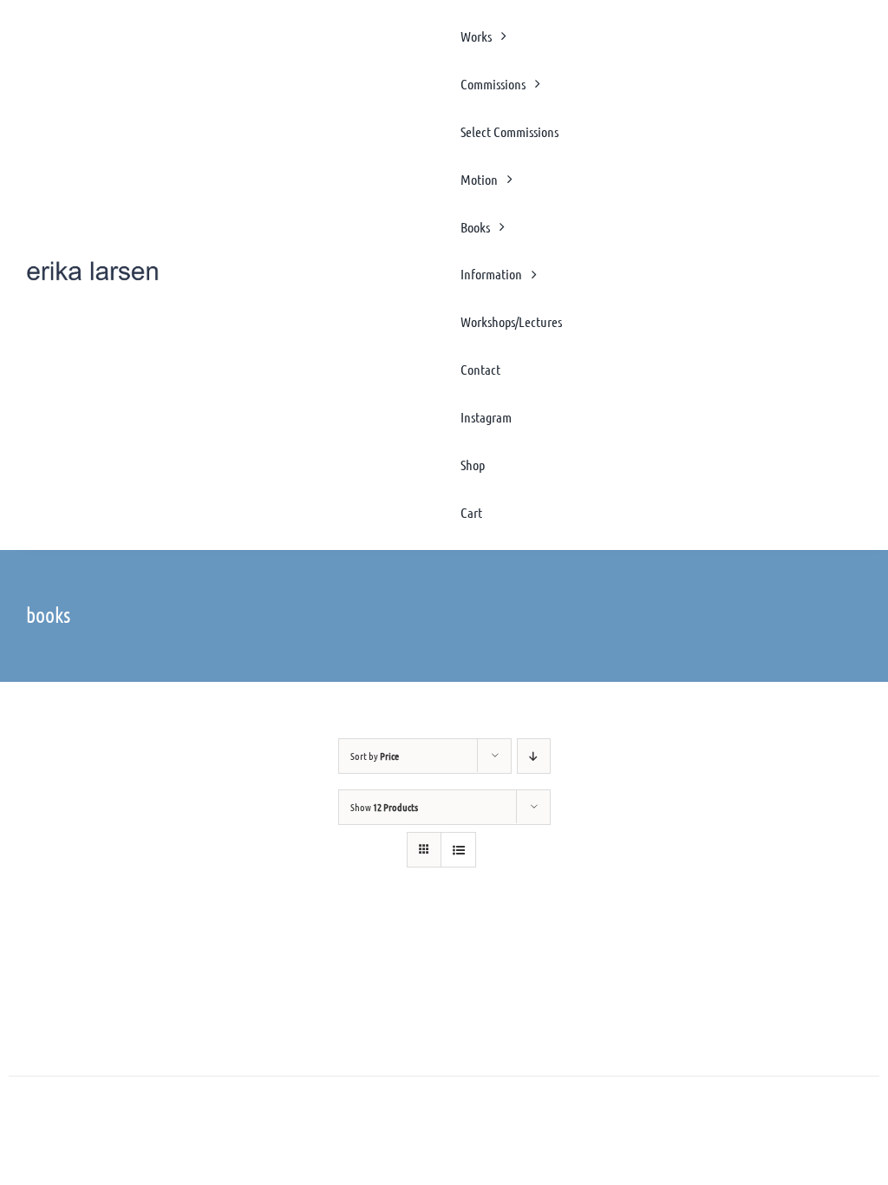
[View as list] (458, 850)
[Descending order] (534, 756)
